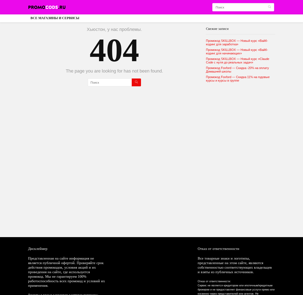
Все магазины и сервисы (55, 18)
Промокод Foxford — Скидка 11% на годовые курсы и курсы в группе (238, 78)
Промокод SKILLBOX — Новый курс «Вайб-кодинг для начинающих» (237, 51)
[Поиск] (269, 7)
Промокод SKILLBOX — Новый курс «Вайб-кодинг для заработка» (237, 42)
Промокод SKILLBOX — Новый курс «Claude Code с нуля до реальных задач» (237, 60)
